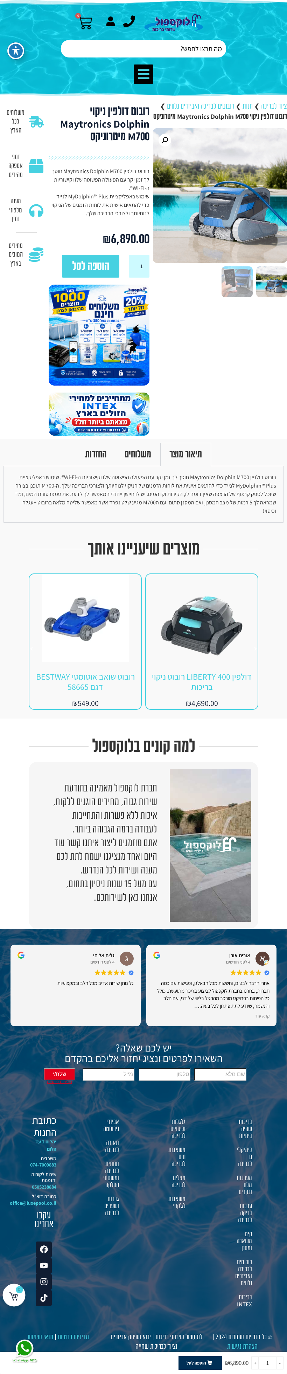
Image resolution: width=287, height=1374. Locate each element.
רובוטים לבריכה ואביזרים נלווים (200, 106)
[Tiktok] (44, 1298)
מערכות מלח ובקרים (244, 1185)
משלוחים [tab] (138, 454)
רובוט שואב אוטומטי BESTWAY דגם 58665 (85, 681)
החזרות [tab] (95, 454)
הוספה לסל (90, 266)
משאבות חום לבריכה (177, 1157)
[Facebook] (44, 1250)
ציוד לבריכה (274, 106)
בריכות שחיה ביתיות (245, 1129)
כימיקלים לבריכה (244, 1157)
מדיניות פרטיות (73, 1337)
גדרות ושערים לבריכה (111, 1206)
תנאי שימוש (40, 1337)
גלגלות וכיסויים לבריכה (178, 1129)
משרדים (48, 1158)
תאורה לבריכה (112, 1147)
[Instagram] (44, 1282)
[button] (143, 74)
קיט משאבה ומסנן (244, 1241)
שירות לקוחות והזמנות (43, 1177)
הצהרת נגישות (242, 1346)
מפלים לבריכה (179, 1182)
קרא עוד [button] (262, 1016)
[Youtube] (44, 1266)
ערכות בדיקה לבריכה (245, 1213)
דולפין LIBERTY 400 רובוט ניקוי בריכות (202, 681)
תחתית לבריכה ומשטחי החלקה (111, 1175)
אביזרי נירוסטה (111, 1125)
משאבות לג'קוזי (177, 1203)
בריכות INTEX (244, 1301)
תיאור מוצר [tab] (185, 454)
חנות (248, 106)
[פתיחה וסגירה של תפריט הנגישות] (15, 50)
